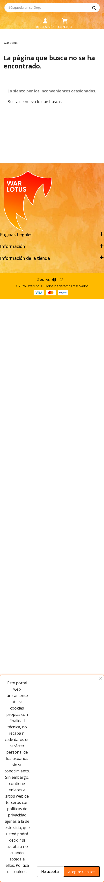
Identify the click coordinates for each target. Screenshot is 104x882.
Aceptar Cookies (81, 871)
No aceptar (50, 871)
